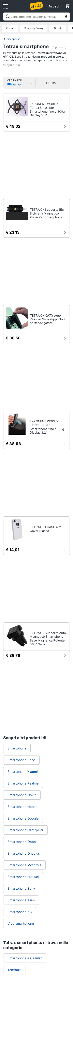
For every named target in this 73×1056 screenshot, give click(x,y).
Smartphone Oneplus (24, 853)
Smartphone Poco (21, 760)
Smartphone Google (23, 818)
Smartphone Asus (21, 900)
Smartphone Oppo (22, 842)
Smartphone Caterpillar (25, 830)
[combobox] (36, 16)
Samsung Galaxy (33, 28)
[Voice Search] (66, 17)
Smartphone (13, 38)
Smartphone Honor (22, 807)
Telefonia (14, 970)
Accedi (53, 6)
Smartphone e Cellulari (25, 958)
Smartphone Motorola (24, 865)
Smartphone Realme (23, 783)
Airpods (58, 28)
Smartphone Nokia (22, 795)
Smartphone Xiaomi (23, 772)
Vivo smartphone (21, 923)
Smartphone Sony (21, 888)
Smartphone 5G (20, 912)
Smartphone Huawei (23, 877)
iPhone (10, 28)
